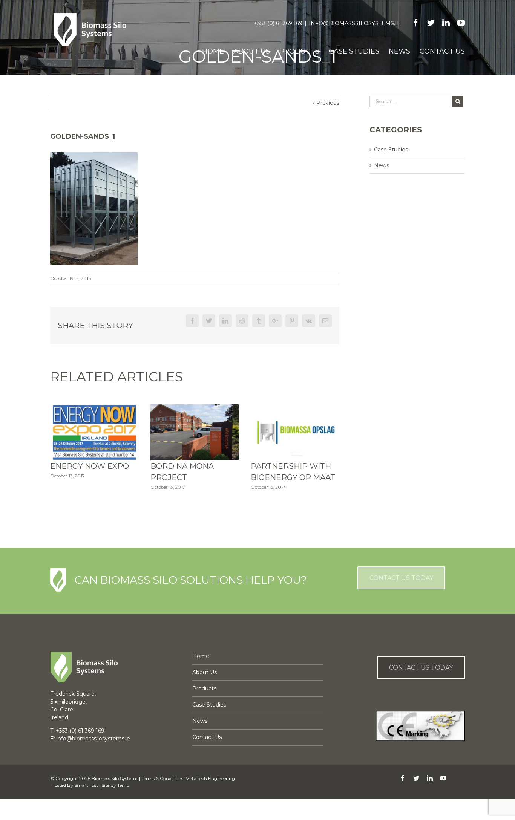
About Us (204, 672)
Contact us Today (421, 667)
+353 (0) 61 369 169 (278, 23)
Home (200, 656)
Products (204, 688)
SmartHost (86, 785)
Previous (327, 102)
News (381, 165)
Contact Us (207, 737)
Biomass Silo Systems (115, 778)
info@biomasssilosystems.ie (355, 23)
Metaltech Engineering (210, 778)
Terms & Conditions (162, 778)
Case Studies (391, 149)
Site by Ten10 (115, 785)
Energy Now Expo (89, 466)
